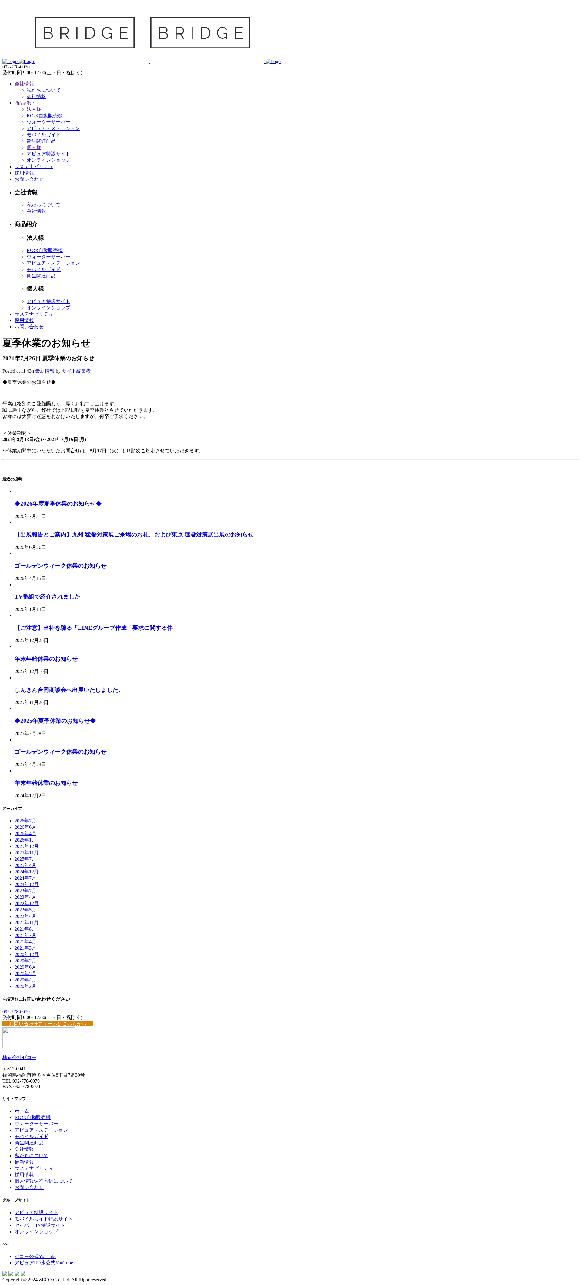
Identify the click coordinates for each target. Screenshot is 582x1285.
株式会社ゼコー (19, 1057)
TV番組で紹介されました (47, 596)
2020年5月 (25, 973)
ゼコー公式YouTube (35, 1256)
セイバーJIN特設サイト (40, 1225)
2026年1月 (25, 839)
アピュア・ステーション (41, 1130)
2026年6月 (25, 827)
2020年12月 (27, 954)
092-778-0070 (16, 1011)
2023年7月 (25, 890)
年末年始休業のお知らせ (46, 659)
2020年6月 (25, 967)
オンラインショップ (36, 1231)
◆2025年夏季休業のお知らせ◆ (55, 721)
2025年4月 (25, 865)
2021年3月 (25, 948)
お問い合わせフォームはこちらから (48, 1023)
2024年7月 (25, 878)
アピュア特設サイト (36, 1212)
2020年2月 (25, 986)
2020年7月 (25, 960)
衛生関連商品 (29, 1142)
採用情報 (24, 1174)
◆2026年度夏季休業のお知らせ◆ (58, 503)
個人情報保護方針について (44, 1181)
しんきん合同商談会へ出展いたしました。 (69, 690)
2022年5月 (25, 909)
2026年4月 (25, 833)
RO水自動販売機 (33, 1117)
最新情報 (45, 371)
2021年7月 (25, 935)
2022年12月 (27, 903)
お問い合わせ (29, 1187)
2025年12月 (27, 846)
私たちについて (31, 1155)
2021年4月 (25, 941)
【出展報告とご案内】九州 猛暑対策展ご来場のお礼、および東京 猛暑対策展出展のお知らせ (134, 534)
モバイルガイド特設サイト (44, 1218)
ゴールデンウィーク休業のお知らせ (61, 566)
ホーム (22, 1111)
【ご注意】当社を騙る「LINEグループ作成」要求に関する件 (94, 628)
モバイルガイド (31, 1136)
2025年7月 (25, 859)
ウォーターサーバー (36, 1123)
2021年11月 (27, 922)
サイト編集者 (76, 371)
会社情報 (24, 1149)
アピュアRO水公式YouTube (44, 1262)
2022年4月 (25, 916)
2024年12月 (27, 871)
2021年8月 (25, 928)
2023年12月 (27, 884)
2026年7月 (25, 820)
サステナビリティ (34, 1168)
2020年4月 (25, 979)
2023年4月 (25, 897)
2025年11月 (27, 852)
